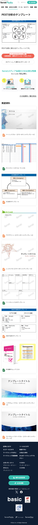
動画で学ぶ (23, 449)
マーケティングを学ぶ (9, 452)
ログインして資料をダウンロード (18, 62)
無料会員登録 (20, 477)
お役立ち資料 (13, 7)
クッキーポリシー (25, 465)
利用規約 (22, 462)
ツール (20, 7)
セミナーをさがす (8, 449)
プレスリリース (7, 470)
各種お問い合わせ (8, 462)
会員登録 (33, 2)
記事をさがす (7, 446)
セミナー (26, 7)
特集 (6, 7)
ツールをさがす (24, 446)
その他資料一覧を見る (28, 96)
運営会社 (5, 468)
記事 (2, 7)
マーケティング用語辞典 (10, 455)
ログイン (23, 2)
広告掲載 (22, 468)
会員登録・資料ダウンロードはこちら (17, 55)
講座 (35, 7)
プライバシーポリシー (9, 465)
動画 (31, 7)
